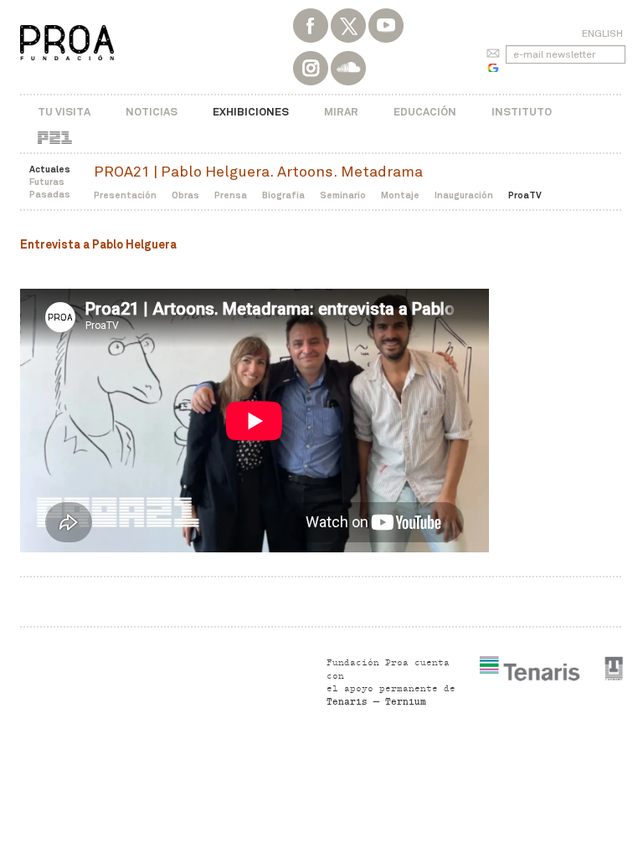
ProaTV (525, 195)
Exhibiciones (251, 112)
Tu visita (64, 112)
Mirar (341, 112)
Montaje (400, 195)
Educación (425, 112)
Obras (185, 195)
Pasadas (49, 194)
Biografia (283, 195)
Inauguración (464, 195)
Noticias (151, 112)
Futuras (46, 181)
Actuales (49, 169)
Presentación (125, 195)
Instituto (521, 112)
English (602, 33)
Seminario (343, 195)
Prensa (230, 195)
